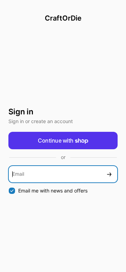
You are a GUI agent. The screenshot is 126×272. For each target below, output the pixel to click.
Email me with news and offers (53, 191)
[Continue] (109, 174)
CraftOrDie (63, 18)
